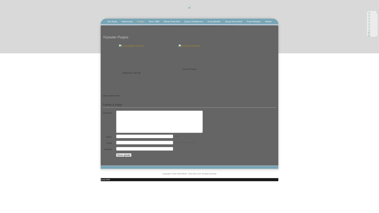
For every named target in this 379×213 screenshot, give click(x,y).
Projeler (140, 21)
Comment (107, 113)
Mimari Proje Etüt (172, 21)
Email (109, 143)
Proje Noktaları (254, 21)
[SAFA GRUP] (189, 7)
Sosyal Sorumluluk (233, 21)
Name (109, 137)
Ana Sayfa (112, 21)
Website (108, 149)
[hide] (377, 12)
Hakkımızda (127, 21)
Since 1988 (154, 21)
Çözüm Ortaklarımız (193, 21)
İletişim (268, 21)
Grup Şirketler (214, 21)
